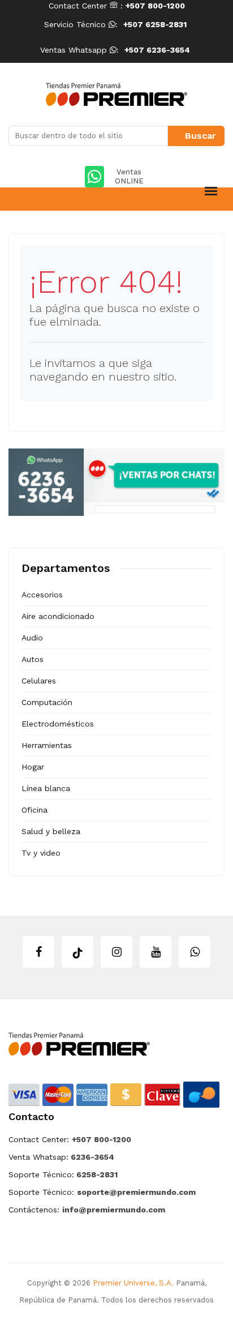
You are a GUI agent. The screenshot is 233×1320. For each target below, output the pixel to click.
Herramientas (46, 745)
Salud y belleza (50, 831)
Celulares (38, 680)
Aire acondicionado (57, 616)
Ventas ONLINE (129, 176)
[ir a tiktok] (77, 952)
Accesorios (42, 594)
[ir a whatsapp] (194, 952)
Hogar (32, 766)
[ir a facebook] (38, 952)
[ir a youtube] (155, 952)
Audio (32, 637)
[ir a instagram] (116, 952)
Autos (32, 659)
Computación (46, 702)
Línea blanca (45, 788)
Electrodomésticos (57, 723)
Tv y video (41, 852)
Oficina (34, 809)
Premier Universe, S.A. (133, 1283)
